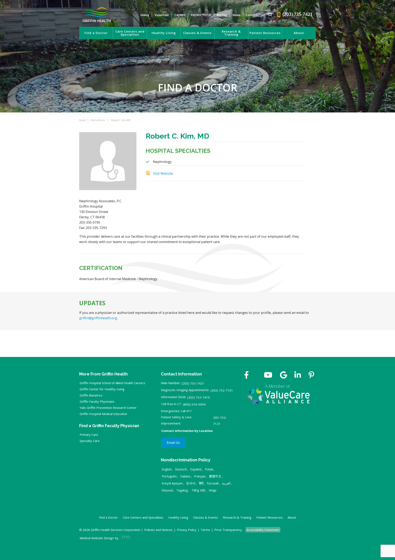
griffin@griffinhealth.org (98, 318)
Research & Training (231, 33)
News (236, 15)
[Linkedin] (298, 375)
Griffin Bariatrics (91, 395)
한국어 (190, 483)
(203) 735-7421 (193, 383)
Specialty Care (90, 441)
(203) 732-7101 (221, 390)
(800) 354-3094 (194, 404)
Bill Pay (222, 15)
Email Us (173, 442)
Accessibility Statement (262, 530)
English (167, 469)
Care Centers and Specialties (129, 33)
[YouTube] (268, 375)
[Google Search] (268, 15)
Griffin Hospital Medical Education (103, 414)
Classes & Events (197, 32)
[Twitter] (256, 375)
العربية (226, 483)
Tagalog (182, 490)
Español (195, 469)
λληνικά (167, 490)
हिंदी (201, 483)
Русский (212, 483)
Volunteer (162, 15)
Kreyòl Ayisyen (172, 483)
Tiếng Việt (198, 490)
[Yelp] (311, 375)
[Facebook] (247, 375)
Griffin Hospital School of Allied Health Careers (112, 383)
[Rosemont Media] (125, 538)
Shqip (212, 490)
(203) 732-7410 (198, 397)
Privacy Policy (186, 530)
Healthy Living (164, 32)
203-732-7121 (220, 420)
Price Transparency (228, 530)
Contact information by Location (187, 431)
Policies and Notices (158, 530)
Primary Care (89, 435)
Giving (144, 15)
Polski (209, 469)
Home (82, 120)
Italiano (185, 476)
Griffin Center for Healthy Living (102, 389)
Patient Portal (201, 15)
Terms (205, 530)
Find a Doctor (96, 32)
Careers (179, 15)
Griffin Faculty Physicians (97, 401)
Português (169, 476)
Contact (252, 15)
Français (200, 476)
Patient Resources (265, 32)
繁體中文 (215, 476)
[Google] (283, 375)
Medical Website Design (97, 538)
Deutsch (181, 469)
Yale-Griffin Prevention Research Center (108, 408)
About (299, 32)
